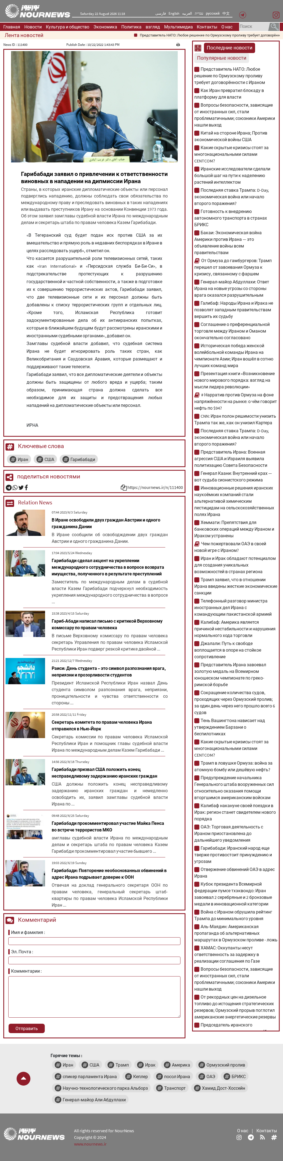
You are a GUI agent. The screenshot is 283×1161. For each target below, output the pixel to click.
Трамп (122, 1065)
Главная (11, 27)
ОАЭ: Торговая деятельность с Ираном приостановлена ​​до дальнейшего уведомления (228, 833)
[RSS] (262, 1137)
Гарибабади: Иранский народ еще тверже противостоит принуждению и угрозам (233, 854)
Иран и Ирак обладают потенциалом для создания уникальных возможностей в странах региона (235, 565)
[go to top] (23, 1079)
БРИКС (239, 1076)
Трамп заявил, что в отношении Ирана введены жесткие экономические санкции (235, 586)
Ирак (150, 1065)
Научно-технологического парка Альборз (105, 1088)
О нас (226, 27)
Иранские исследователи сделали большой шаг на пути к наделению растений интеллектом (232, 175)
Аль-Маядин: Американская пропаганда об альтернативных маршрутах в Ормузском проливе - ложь (235, 933)
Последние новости (229, 48)
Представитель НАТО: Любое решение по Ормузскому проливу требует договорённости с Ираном (229, 75)
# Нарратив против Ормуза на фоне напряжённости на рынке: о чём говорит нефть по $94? (235, 401)
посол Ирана (177, 1076)
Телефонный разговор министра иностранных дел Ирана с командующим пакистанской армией (233, 607)
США (49, 459)
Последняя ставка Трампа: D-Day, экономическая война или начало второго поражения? (231, 196)
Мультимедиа (178, 27)
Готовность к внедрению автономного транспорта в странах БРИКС (230, 218)
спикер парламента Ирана (90, 1076)
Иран (23, 459)
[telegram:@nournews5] (251, 1137)
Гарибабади (82, 459)
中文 (226, 13)
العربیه (187, 13)
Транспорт (175, 1088)
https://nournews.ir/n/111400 (155, 487)
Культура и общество (67, 27)
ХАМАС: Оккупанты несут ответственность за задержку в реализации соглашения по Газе (227, 954)
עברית (199, 13)
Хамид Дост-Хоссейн (223, 1088)
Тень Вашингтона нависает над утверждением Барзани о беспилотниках (229, 727)
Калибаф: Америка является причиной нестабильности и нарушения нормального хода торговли (235, 628)
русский (213, 13)
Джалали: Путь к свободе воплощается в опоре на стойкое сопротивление (227, 650)
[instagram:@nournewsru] (239, 1137)
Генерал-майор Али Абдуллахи (94, 1099)
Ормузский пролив (225, 1065)
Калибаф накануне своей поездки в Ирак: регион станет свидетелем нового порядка (235, 812)
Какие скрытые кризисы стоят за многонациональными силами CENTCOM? (231, 154)
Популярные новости (221, 58)
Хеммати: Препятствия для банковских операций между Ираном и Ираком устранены (234, 529)
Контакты (207, 27)
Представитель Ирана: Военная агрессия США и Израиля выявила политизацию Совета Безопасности (230, 458)
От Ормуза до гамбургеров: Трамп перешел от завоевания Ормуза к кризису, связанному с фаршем (233, 267)
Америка (181, 1065)
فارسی (160, 13)
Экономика (105, 27)
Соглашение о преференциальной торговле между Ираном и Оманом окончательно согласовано (232, 331)
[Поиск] (273, 26)
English (174, 13)
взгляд (153, 27)
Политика (131, 27)
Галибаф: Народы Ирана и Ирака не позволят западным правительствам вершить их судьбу (233, 309)
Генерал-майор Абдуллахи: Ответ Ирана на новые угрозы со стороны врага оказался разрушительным (231, 288)
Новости (33, 27)
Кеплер (140, 1076)
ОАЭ (210, 1076)
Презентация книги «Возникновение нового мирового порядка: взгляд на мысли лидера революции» (234, 380)
